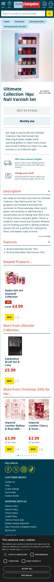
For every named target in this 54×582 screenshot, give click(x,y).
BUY (9, 317)
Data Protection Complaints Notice (21, 526)
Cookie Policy (11, 516)
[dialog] (27, 558)
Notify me (27, 121)
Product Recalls (12, 495)
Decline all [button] (27, 575)
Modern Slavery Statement (17, 523)
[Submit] (49, 13)
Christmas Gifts (36, 21)
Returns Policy (11, 509)
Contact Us (10, 482)
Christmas (19, 21)
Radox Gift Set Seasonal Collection (14, 293)
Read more (25, 549)
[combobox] (27, 13)
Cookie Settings (12, 489)
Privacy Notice (11, 513)
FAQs (7, 485)
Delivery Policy (11, 506)
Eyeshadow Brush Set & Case (12, 362)
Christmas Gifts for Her (15, 26)
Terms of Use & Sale (14, 520)
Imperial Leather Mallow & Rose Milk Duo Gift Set (15, 425)
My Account (10, 530)
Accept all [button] (27, 569)
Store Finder (10, 492)
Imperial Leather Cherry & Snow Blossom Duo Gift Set (38, 425)
